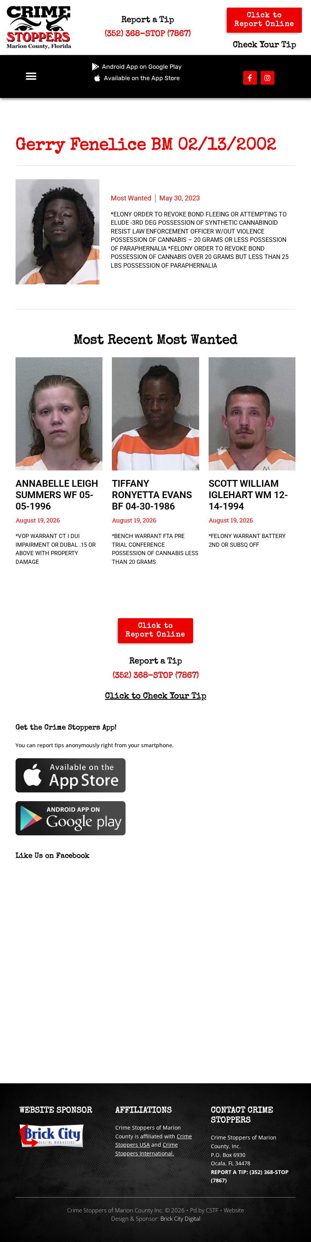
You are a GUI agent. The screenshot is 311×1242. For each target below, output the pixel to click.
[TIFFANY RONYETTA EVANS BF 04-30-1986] (155, 413)
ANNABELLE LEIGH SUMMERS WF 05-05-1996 (57, 495)
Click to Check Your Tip (155, 697)
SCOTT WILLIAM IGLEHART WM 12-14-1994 (248, 495)
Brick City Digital (180, 1218)
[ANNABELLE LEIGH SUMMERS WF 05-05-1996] (59, 413)
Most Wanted (131, 198)
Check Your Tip (264, 45)
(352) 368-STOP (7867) (156, 676)
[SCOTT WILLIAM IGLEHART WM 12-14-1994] (252, 413)
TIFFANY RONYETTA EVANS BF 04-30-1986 (152, 495)
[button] (31, 76)
